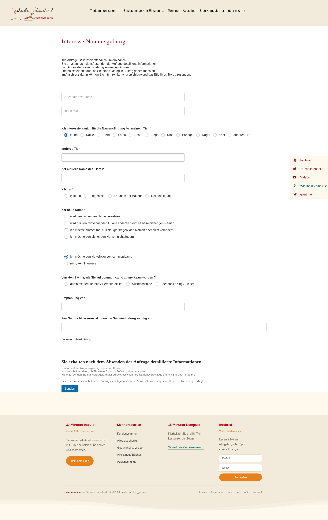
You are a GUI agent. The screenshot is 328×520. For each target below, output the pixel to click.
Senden (69, 388)
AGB (246, 492)
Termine (173, 10)
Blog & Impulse (210, 10)
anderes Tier (71, 148)
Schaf (138, 135)
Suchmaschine (142, 284)
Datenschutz (234, 492)
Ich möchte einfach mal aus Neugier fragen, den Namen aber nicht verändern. (122, 230)
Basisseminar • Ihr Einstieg (142, 10)
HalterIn (75, 195)
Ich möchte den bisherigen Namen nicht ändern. (102, 236)
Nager (206, 135)
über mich (234, 10)
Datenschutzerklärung (76, 339)
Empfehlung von (73, 298)
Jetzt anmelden (80, 460)
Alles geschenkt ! (127, 440)
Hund (74, 135)
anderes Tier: (242, 135)
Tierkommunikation (103, 10)
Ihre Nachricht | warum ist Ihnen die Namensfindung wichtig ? (106, 318)
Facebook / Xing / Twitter (177, 284)
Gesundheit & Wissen (130, 447)
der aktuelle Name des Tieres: (83, 169)
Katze (90, 135)
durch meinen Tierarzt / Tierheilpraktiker (96, 284)
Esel (222, 135)
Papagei (187, 135)
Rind (170, 135)
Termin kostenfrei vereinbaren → (186, 447)
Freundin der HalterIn (128, 195)
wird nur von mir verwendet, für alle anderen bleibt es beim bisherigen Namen (122, 223)
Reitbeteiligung (161, 195)
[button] (309, 160)
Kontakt (203, 492)
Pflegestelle (97, 195)
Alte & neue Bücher (129, 454)
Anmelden (241, 477)
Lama (122, 135)
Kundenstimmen (127, 433)
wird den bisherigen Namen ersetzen (95, 216)
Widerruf (257, 492)
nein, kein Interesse (83, 263)
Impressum (217, 492)
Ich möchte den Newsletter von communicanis (101, 256)
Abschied (189, 10)
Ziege (154, 135)
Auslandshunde (126, 461)
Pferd (106, 135)
